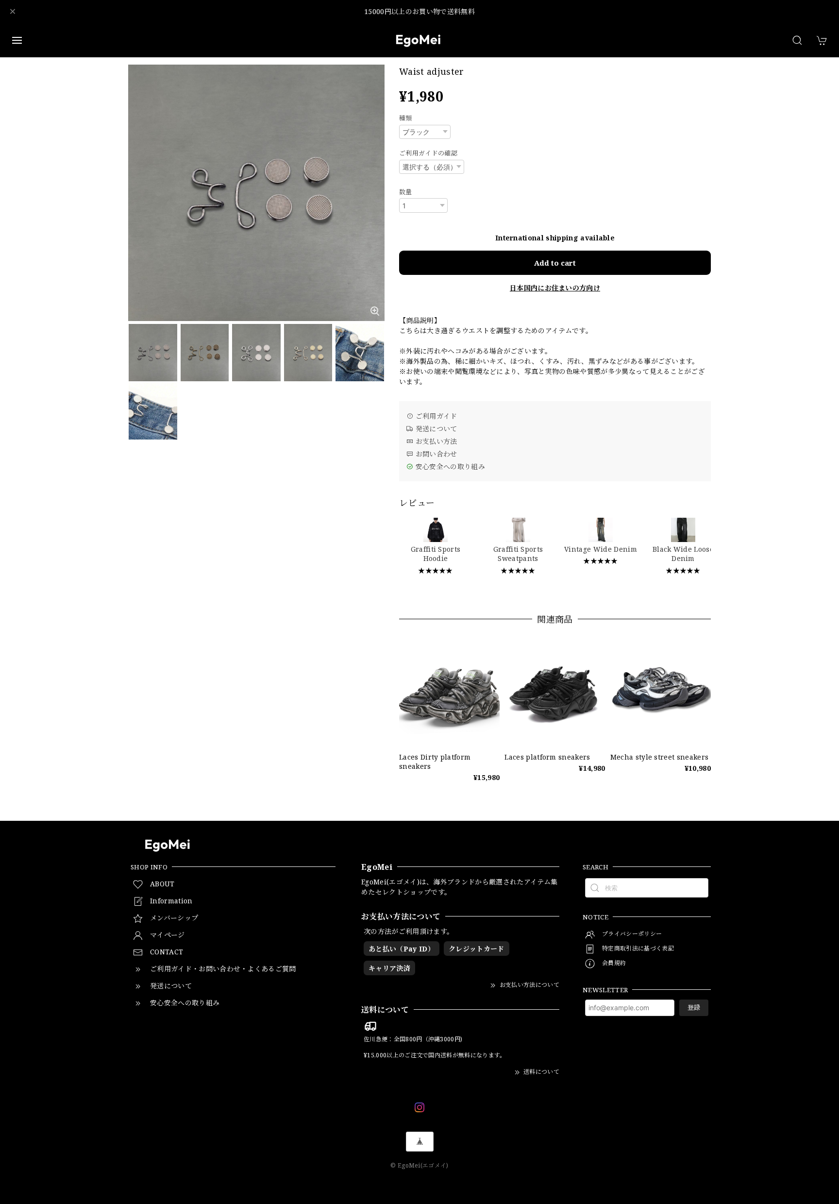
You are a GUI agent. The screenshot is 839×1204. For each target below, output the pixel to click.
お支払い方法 (435, 441)
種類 (405, 118)
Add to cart (555, 263)
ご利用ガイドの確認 (428, 153)
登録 (694, 1007)
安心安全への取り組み (449, 466)
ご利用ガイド (435, 416)
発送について (435, 428)
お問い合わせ (435, 453)
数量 (405, 191)
